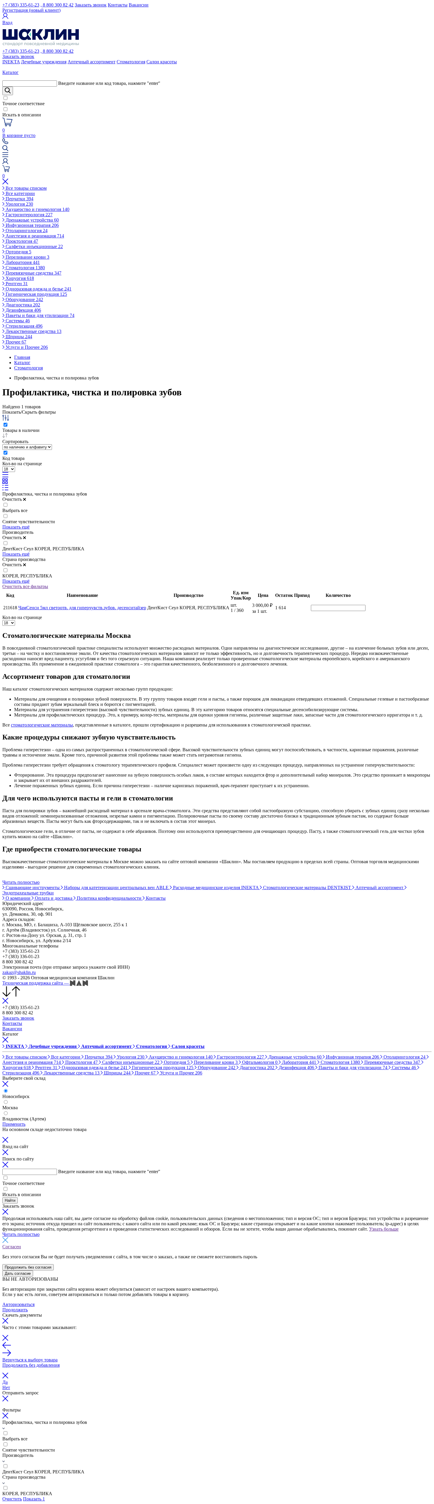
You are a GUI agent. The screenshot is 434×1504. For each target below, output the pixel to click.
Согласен (11, 1246)
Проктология (21, 241)
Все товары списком (25, 188)
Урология (18, 204)
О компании (18, 898)
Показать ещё (16, 526)
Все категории (19, 193)
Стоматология (131, 61)
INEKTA (11, 61)
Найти (10, 1200)
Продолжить (15, 1309)
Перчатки (18, 198)
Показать (34, 1498)
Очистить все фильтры (25, 586)
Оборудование (23, 299)
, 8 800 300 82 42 (57, 4)
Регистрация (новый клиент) (31, 10)
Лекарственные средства (32, 331)
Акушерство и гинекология (36, 209)
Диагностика (22, 304)
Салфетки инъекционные (33, 246)
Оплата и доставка (54, 898)
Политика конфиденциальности (109, 898)
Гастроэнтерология (28, 214)
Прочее (15, 341)
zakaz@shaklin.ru (19, 972)
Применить (13, 1124)
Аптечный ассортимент (91, 61)
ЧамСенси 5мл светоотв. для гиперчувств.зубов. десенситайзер (82, 607)
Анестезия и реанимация (34, 235)
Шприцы (18, 336)
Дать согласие (18, 1273)
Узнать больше (384, 1228)
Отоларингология (26, 230)
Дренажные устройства (31, 219)
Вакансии (139, 4)
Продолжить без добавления (31, 1365)
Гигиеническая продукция (35, 294)
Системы (17, 320)
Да (5, 1382)
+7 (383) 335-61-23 (20, 4)
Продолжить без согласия (28, 1267)
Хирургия (19, 278)
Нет (6, 1387)
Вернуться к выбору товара (30, 1359)
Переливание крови (26, 257)
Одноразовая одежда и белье (37, 288)
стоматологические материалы (42, 724)
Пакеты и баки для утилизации (39, 315)
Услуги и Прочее (26, 347)
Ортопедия (17, 251)
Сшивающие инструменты (32, 887)
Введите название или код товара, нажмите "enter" (109, 83)
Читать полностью (21, 882)
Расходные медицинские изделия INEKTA (216, 887)
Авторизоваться (18, 1304)
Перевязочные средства (32, 272)
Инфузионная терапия (31, 225)
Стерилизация (23, 325)
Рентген (16, 283)
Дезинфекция (22, 310)
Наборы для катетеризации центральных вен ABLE (116, 887)
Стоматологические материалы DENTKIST (307, 887)
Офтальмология (259, 1062)
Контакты (118, 4)
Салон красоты (161, 61)
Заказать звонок (91, 4)
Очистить (12, 1498)
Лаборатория (22, 262)
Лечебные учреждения (43, 61)
